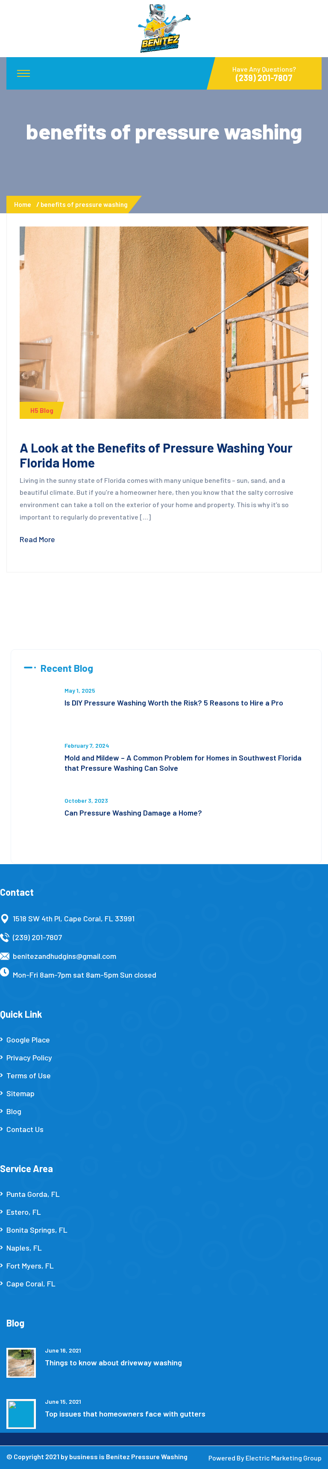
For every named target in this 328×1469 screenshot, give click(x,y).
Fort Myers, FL (30, 1265)
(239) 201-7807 (37, 937)
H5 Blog (41, 410)
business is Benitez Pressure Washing (128, 1456)
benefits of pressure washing (84, 204)
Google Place (28, 1039)
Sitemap (20, 1093)
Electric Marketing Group (284, 1458)
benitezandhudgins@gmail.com (64, 956)
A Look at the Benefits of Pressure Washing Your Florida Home (156, 455)
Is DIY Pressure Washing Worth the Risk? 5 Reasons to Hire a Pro (173, 702)
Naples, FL (24, 1247)
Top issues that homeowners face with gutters (125, 1413)
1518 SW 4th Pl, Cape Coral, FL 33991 (74, 918)
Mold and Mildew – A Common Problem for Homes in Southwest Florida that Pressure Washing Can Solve (183, 762)
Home (24, 204)
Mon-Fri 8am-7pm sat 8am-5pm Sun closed (84, 974)
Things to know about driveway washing (113, 1362)
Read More (37, 539)
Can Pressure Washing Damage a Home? (133, 812)
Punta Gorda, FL (33, 1194)
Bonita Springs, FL (36, 1229)
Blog (13, 1111)
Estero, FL (23, 1211)
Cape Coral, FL (31, 1283)
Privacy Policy (29, 1057)
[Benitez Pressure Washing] (164, 27)
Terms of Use (28, 1075)
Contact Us (25, 1129)
